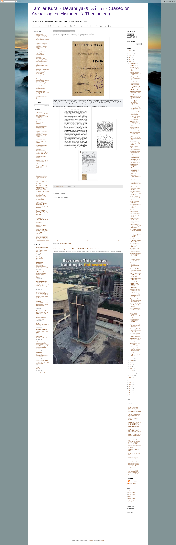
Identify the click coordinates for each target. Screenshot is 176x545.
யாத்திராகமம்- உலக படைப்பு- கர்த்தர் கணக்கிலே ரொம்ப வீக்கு (42, 65)
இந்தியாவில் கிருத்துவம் (41, 281)
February (132, 373)
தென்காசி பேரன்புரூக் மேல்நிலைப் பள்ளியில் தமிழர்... (135, 74)
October (132, 358)
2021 (130, 61)
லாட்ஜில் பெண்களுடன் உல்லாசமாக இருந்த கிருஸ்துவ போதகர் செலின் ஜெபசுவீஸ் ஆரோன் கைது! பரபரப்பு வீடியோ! (42, 346)
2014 (130, 390)
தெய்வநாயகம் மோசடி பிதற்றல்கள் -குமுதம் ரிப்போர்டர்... (135, 188)
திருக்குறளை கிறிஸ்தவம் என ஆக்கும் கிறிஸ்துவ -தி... (135, 310)
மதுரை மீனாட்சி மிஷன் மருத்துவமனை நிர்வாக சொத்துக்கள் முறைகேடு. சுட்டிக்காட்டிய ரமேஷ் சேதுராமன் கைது (134, 464)
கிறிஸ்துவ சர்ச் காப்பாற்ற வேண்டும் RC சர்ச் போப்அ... (135, 305)
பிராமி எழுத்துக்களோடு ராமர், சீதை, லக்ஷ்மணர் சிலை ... (135, 215)
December (132, 63)
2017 (130, 384)
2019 (130, 380)
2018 (130, 382)
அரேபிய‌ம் (87, 26)
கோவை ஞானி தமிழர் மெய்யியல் (134, 202)
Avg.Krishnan (133, 481)
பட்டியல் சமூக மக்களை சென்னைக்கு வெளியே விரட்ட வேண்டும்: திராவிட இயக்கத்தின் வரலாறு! (42, 80)
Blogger (102, 540)
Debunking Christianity (42, 247)
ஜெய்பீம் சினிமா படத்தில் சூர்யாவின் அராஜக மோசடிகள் (135, 325)
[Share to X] (71, 186)
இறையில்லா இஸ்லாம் (41, 317)
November (132, 65)
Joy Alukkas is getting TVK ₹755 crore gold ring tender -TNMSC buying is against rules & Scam (134, 424)
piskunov (91, 540)
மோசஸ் (130, 502)
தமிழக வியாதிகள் (134, 211)
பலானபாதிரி (80, 26)
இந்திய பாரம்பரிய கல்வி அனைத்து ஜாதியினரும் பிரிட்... (135, 344)
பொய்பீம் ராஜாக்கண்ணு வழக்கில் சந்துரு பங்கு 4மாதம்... (135, 108)
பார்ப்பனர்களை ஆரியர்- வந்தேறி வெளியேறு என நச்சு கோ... (135, 118)
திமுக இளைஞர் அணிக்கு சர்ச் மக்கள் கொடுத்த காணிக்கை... (135, 193)
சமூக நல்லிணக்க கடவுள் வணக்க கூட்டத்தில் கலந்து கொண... (135, 93)
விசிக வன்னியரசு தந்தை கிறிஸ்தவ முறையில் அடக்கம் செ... (135, 275)
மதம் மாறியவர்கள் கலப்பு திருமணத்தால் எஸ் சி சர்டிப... (135, 78)
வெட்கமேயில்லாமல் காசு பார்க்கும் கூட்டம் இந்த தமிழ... (135, 198)
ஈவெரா (57, 26)
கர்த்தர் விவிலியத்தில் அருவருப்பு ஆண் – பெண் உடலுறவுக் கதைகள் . (41, 53)
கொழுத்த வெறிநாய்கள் (41, 319)
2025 (130, 53)
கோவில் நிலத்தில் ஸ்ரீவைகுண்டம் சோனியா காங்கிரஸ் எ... (135, 315)
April (131, 368)
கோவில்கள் (94, 26)
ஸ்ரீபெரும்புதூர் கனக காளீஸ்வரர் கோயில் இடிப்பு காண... (135, 69)
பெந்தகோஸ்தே (102, 26)
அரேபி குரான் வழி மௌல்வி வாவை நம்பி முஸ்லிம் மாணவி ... (135, 349)
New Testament (132, 492)
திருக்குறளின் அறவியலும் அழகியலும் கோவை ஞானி (135, 206)
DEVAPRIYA (133, 483)
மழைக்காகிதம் (39, 336)
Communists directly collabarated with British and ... (135, 88)
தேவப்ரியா (38, 301)
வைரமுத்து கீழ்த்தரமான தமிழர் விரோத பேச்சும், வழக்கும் (135, 183)
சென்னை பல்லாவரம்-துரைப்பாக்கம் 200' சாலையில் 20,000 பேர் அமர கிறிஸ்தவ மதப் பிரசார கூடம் (79, 248)
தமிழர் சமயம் (39, 323)
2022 (130, 59)
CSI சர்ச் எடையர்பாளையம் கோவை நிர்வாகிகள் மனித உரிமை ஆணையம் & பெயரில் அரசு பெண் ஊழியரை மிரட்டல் (42, 238)
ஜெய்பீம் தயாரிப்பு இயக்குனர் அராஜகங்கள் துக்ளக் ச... (135, 175)
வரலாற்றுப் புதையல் (40, 372)
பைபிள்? (45, 26)
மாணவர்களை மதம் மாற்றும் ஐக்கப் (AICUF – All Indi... (135, 321)
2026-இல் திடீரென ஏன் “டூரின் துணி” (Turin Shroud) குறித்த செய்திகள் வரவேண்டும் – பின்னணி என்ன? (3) (42, 285)
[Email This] (67, 186)
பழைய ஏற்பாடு (131, 498)
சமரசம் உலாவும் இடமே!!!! (42, 360)
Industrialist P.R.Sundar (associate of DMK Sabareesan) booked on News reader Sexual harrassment (42, 219)
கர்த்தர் (130, 496)
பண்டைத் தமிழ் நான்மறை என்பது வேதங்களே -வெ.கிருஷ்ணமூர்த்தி (41, 87)
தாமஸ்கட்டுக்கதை (40, 292)
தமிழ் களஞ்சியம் (40, 271)
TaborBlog (39, 257)
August (132, 360)
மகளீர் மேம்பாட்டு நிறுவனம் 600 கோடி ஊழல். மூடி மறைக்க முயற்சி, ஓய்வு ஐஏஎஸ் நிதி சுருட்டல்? (134, 472)
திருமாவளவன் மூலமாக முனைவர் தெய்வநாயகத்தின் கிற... (135, 264)
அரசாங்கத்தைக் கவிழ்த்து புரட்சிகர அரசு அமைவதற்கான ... (135, 113)
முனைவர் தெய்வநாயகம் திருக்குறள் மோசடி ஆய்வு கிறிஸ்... (135, 255)
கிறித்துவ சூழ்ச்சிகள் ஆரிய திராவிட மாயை (42, 166)
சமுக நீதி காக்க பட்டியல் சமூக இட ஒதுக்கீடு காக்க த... (135, 340)
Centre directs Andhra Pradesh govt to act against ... (135, 231)
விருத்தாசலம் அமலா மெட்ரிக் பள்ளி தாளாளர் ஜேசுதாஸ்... (135, 250)
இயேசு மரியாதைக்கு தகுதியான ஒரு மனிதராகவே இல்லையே (42, 92)
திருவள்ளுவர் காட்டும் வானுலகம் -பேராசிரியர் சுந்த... (135, 270)
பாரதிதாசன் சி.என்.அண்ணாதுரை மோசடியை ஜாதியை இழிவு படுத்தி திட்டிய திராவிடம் (41, 59)
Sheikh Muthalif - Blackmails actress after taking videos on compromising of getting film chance (42, 205)
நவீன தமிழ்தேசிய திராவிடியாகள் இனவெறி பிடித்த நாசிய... (134, 102)
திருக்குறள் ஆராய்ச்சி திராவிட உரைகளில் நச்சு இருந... (134, 245)
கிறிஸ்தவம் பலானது (40, 341)
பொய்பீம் (132, 209)
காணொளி (132, 180)
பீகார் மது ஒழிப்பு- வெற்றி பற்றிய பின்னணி (133, 458)
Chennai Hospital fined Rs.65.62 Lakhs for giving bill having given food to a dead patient (42, 231)
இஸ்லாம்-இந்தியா (40, 262)
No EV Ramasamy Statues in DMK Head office (133, 449)
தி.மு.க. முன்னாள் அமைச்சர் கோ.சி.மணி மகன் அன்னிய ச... (135, 300)
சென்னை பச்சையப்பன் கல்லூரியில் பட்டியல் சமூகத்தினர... (135, 291)
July (131, 362)
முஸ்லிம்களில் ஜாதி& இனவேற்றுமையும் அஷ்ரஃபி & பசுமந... (135, 129)
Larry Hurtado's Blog (41, 311)
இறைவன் (110, 26)
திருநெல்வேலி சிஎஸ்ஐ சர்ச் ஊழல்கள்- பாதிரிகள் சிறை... (136, 97)
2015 (130, 388)
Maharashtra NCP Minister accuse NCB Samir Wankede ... (134, 285)
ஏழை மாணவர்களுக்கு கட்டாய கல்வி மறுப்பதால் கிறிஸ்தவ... (135, 335)
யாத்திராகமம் (72, 26)
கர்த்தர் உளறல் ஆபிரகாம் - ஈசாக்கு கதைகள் (41, 146)
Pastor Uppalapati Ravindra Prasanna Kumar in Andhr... (135, 240)
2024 (130, 55)
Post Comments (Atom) (65, 243)
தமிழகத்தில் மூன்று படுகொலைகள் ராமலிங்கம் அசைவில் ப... (135, 123)
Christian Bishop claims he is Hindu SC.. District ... (136, 235)
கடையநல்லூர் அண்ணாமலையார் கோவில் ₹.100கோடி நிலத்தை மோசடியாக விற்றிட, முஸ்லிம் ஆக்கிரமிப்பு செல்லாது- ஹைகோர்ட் (42, 116)
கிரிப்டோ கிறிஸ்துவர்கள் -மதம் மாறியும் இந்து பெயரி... (135, 143)
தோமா (39, 26)
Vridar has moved (40, 368)
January (132, 375)
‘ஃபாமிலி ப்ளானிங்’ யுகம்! (41, 337)
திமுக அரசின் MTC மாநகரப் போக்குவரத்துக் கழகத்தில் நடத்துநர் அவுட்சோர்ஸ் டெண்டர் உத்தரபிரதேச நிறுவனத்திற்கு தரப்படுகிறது (134, 442)
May (131, 366)
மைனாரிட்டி (117, 26)
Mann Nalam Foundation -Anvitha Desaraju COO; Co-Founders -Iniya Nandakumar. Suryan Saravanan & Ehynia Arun (42, 188)
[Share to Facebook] (72, 186)
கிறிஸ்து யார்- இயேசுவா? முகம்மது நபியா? (41, 182)
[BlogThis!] (69, 186)
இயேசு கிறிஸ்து (131, 494)
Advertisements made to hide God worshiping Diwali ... (135, 280)
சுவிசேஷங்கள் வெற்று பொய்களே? (41, 157)
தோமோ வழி (39, 352)
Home (34, 26)
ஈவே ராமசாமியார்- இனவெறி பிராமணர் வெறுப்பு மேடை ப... (135, 259)
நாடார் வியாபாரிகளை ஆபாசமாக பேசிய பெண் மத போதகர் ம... (135, 83)
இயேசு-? (52, 26)
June (131, 364)
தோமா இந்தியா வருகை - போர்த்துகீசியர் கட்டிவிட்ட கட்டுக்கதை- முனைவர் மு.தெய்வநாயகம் (41, 176)
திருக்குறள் (64, 26)
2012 (130, 395)
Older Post (120, 241)
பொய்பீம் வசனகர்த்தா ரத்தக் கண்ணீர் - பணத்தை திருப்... (134, 170)
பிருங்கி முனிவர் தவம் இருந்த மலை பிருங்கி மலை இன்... (135, 226)
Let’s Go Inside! (39, 258)
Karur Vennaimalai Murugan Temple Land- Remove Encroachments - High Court (42, 212)
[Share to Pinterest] (74, 186)
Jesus (129, 490)
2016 (130, 386)
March (131, 371)
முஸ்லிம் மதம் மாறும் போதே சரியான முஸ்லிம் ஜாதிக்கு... (135, 148)
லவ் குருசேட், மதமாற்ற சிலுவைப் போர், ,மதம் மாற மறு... (135, 354)
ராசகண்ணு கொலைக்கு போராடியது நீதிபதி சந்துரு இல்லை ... (135, 153)
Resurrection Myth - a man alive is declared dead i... (135, 161)
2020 (130, 377)
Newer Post (56, 241)
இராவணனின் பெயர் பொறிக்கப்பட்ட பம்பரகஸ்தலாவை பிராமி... (134, 220)
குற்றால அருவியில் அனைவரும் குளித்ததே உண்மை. (135, 166)
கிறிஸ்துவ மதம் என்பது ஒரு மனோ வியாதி (135, 156)
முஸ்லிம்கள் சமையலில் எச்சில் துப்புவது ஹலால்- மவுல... (135, 133)
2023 (130, 57)
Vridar (38, 367)
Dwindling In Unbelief (41, 329)
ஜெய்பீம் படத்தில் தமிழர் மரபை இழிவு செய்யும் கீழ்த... (135, 138)
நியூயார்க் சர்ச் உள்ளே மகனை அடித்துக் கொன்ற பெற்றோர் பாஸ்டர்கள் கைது (42, 355)
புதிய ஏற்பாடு (131, 500)
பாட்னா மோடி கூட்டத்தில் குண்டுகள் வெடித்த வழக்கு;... (135, 295)
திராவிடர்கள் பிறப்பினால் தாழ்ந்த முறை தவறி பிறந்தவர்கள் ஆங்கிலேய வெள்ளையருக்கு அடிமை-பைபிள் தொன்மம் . (41, 46)
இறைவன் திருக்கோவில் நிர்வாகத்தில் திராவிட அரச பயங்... (135, 330)
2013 (130, 392)
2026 (130, 51)
